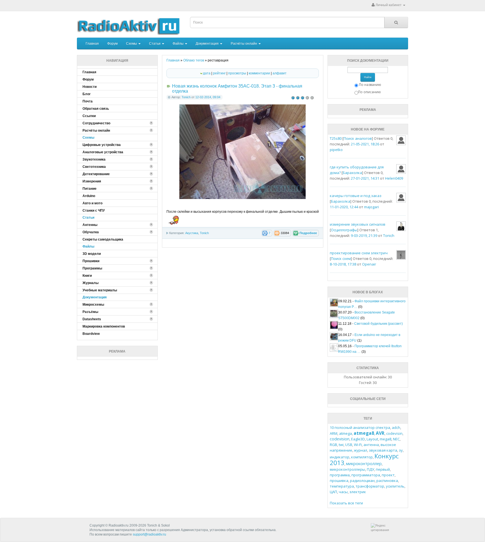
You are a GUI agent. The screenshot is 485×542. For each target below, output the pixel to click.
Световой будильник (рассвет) (378, 324)
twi (341, 444)
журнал (360, 450)
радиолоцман (362, 480)
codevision (339, 439)
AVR (380, 433)
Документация (207, 43)
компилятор (362, 456)
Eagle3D (358, 439)
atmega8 (364, 433)
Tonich (186, 97)
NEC (396, 439)
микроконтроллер (364, 463)
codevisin (394, 433)
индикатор (339, 456)
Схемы (132, 43)
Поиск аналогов (358, 138)
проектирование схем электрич (359, 252)
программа (340, 474)
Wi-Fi (358, 444)
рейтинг (219, 73)
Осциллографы (344, 229)
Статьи (155, 43)
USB (348, 444)
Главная (92, 43)
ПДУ (370, 469)
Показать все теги (346, 503)
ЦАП (333, 491)
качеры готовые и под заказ (355, 195)
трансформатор (370, 486)
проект (388, 474)
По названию (370, 84)
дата (207, 73)
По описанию (369, 92)
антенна (371, 444)
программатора (365, 474)
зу (401, 450)
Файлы (178, 43)
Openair (369, 264)
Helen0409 (394, 178)
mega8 (385, 439)
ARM (333, 433)
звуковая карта (383, 450)
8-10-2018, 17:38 (343, 264)
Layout (372, 439)
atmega (345, 433)
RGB (333, 444)
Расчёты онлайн (244, 43)
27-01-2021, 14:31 (365, 178)
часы (343, 491)
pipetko (336, 149)
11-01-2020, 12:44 (344, 206)
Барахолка (352, 172)
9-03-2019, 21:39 (364, 235)
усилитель (395, 486)
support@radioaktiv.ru (149, 534)
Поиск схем (341, 258)
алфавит (280, 73)
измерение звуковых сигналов (357, 224)
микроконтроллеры (347, 469)
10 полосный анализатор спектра (360, 427)
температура (342, 486)
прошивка (339, 480)
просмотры (237, 73)
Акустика (191, 233)
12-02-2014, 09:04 (207, 97)
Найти (367, 77)
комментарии (259, 73)
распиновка (387, 480)
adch (396, 427)
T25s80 (336, 138)
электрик (357, 491)
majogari (371, 206)
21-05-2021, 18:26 (365, 144)
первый (383, 469)
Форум (112, 43)
